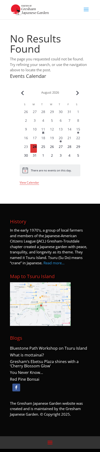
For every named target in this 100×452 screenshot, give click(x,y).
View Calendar (29, 182)
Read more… (54, 262)
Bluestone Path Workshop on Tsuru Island (48, 348)
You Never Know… (26, 372)
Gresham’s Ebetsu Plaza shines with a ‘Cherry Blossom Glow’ (44, 364)
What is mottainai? (27, 355)
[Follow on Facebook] (16, 387)
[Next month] (77, 93)
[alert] (50, 170)
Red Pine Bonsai (24, 379)
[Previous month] (22, 93)
